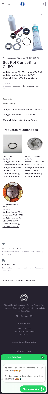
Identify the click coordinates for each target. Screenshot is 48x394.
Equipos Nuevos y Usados (24, 331)
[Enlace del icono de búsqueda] (9, 4)
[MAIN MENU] (3, 4)
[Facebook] (17, 316)
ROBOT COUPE (32, 58)
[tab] (24, 99)
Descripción (8, 99)
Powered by (7, 357)
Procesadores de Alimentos (14, 58)
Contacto (24, 334)
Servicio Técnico (24, 328)
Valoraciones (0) (10, 104)
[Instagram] (22, 316)
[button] (42, 15)
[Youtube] (26, 316)
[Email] (31, 316)
